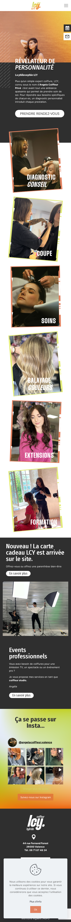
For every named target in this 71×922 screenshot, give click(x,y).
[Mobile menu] (66, 5)
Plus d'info (36, 901)
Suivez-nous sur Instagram (35, 797)
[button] (16, 757)
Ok (35, 909)
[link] (35, 160)
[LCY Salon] (36, 5)
